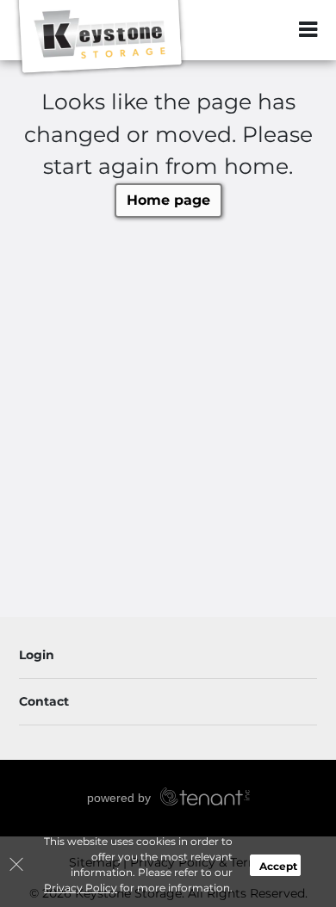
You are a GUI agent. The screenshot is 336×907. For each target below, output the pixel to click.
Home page (168, 200)
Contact (44, 701)
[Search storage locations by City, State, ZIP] (271, 30)
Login (36, 655)
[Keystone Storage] (100, 38)
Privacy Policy (80, 887)
